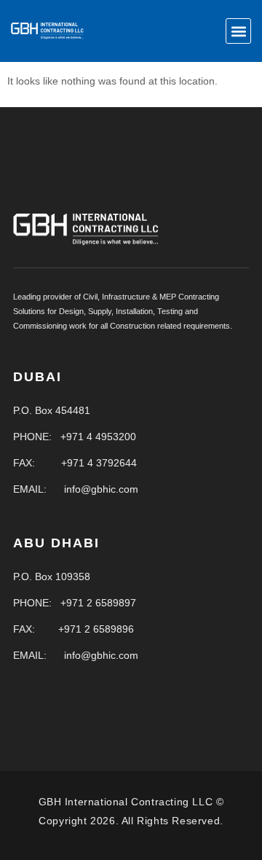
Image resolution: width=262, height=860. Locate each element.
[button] (238, 31)
